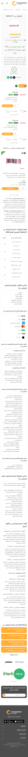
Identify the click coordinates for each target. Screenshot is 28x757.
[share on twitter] (14, 77)
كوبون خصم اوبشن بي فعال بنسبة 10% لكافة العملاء (11, 99)
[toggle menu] (6, 3)
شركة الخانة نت (6, 744)
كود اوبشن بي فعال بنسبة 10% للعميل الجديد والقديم (10, 127)
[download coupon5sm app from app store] (19, 721)
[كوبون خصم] (19, 3)
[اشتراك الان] (4, 695)
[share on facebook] (11, 77)
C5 (10, 105)
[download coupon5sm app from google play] (9, 721)
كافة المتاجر (17, 9)
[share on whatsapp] (8, 77)
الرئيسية (25, 9)
